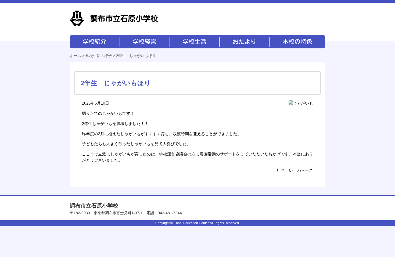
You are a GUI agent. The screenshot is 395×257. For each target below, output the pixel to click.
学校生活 (194, 41)
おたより (244, 41)
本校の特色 (297, 41)
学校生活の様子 (98, 55)
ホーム (75, 55)
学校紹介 (95, 41)
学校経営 (144, 41)
